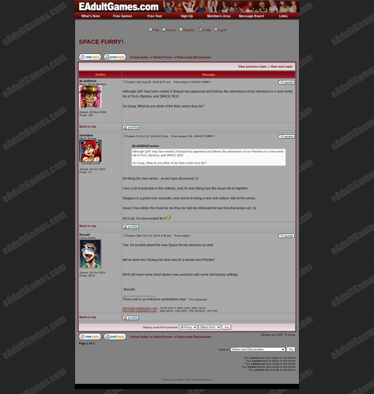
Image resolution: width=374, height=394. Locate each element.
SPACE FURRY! (101, 41)
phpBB (178, 379)
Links (283, 16)
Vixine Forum (162, 57)
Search (171, 30)
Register (189, 30)
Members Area (219, 16)
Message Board (251, 16)
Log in (222, 30)
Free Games (122, 16)
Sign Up (187, 16)
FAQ (156, 30)
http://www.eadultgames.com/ (140, 310)
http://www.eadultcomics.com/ (140, 308)
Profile (207, 30)
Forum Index (139, 57)
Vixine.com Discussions (194, 57)
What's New (90, 16)
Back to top (87, 126)
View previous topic (252, 66)
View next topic (282, 66)
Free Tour (154, 16)
